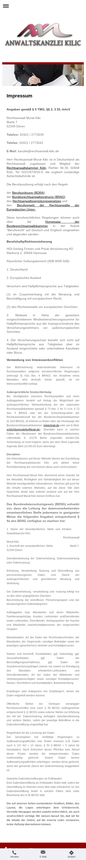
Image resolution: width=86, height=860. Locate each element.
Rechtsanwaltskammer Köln (26, 168)
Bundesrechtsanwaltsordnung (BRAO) (38, 197)
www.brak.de (51, 425)
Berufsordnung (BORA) (28, 192)
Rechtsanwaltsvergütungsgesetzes (37, 201)
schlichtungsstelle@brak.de (23, 429)
